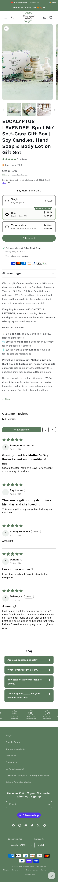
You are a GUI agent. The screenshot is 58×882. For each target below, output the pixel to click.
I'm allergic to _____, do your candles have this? (23, 695)
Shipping (5, 175)
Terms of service (48, 870)
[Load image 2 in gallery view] (29, 109)
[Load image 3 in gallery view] (44, 109)
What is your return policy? (22, 670)
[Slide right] (54, 110)
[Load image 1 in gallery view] (14, 109)
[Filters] (45, 429)
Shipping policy (30, 874)
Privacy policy (32, 870)
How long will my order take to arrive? (24, 681)
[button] (6, 17)
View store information (17, 256)
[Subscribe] (48, 804)
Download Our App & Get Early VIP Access (27, 775)
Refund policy (17, 870)
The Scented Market (27, 866)
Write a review (21, 429)
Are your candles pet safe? (22, 660)
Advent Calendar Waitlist (18, 782)
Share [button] (8, 399)
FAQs (8, 735)
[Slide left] (3, 110)
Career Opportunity (16, 749)
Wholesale (11, 755)
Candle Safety (13, 742)
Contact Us (11, 762)
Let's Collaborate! (15, 769)
